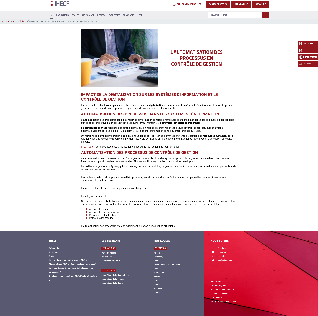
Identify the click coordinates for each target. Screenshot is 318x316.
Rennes (157, 284)
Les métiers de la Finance (112, 279)
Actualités (18, 21)
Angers (157, 253)
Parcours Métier (108, 253)
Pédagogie (128, 15)
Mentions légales (218, 285)
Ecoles (75, 15)
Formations (62, 15)
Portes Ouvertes (218, 4)
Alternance (88, 15)
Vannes (157, 292)
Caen (156, 261)
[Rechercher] (265, 15)
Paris (156, 280)
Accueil (6, 21)
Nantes (157, 277)
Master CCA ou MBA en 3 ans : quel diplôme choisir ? (72, 264)
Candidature (241, 4)
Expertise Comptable (110, 261)
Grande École (107, 257)
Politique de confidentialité (222, 289)
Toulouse (158, 288)
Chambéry (158, 257)
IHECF (139, 15)
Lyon (156, 269)
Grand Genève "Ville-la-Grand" (167, 265)
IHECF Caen (88, 146)
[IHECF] (62, 4)
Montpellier (159, 273)
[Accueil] (51, 14)
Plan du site (216, 281)
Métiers (101, 15)
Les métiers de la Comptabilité (115, 275)
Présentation (54, 248)
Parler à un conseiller (189, 4)
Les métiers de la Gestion (112, 283)
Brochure (261, 4)
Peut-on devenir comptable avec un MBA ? (68, 260)
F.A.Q (51, 256)
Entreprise (114, 15)
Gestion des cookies (219, 293)
